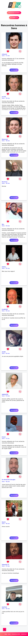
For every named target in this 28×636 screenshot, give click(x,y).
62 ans (8, 311)
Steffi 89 (4, 607)
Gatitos (4, 267)
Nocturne (4, 181)
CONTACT (24, 634)
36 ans (8, 140)
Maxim (4, 522)
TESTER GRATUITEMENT (14, 12)
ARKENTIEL (5, 394)
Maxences (5, 139)
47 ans (8, 566)
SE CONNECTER (14, 17)
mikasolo (4, 54)
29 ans (8, 226)
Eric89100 (5, 309)
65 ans (8, 268)
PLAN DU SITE (16, 634)
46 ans (8, 523)
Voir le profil (14, 70)
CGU (9, 634)
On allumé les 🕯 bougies (8, 479)
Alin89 (4, 352)
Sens (3, 55)
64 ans (8, 353)
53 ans (8, 396)
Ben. (3, 224)
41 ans (7, 438)
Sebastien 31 (5, 564)
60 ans (8, 608)
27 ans (8, 55)
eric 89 (4, 96)
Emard (4, 437)
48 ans (8, 481)
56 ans (8, 98)
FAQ (6, 634)
